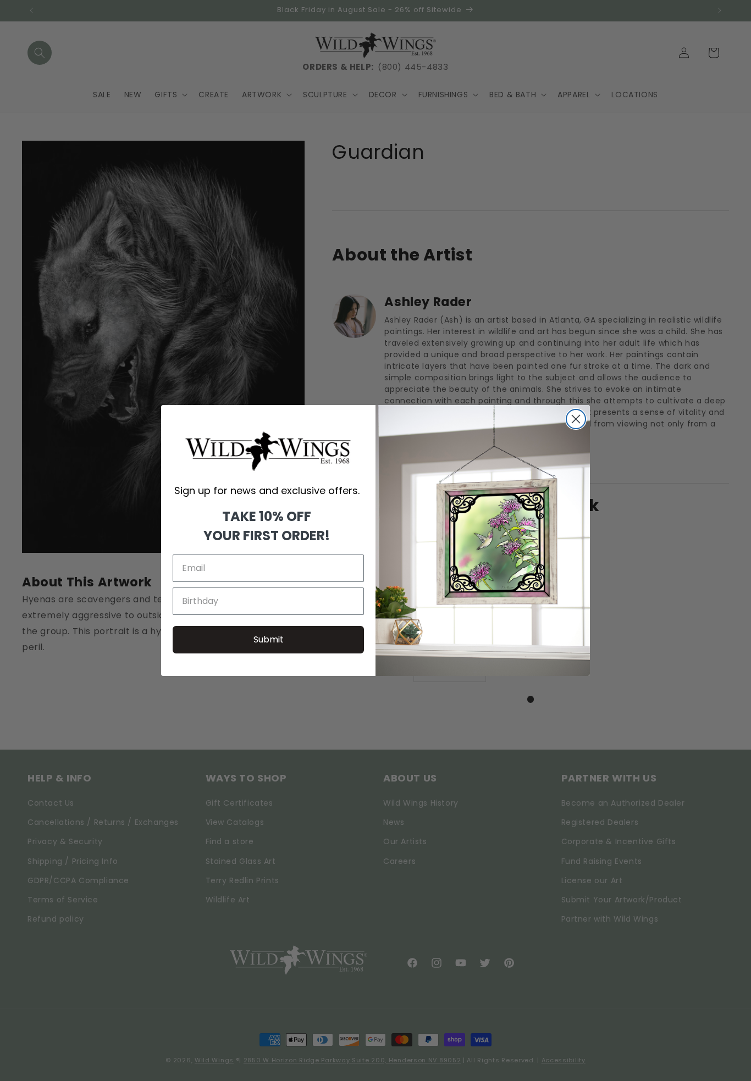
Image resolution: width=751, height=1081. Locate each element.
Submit (268, 639)
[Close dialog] (576, 419)
